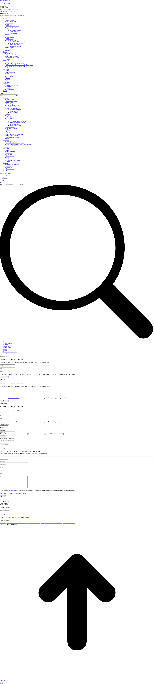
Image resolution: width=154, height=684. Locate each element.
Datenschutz (14, 517)
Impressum (7, 517)
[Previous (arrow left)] (0, 683)
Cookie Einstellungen (23, 517)
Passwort (2, 430)
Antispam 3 (45, 434)
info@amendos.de (4, 510)
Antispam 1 (3, 434)
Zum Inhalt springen (5, 0)
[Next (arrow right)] (2, 683)
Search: (2, 184)
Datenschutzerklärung (13, 374)
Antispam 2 (24, 434)
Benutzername (3, 427)
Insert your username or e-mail (7, 438)
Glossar (2, 517)
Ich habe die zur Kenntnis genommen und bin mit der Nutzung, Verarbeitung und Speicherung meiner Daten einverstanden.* (39, 374)
